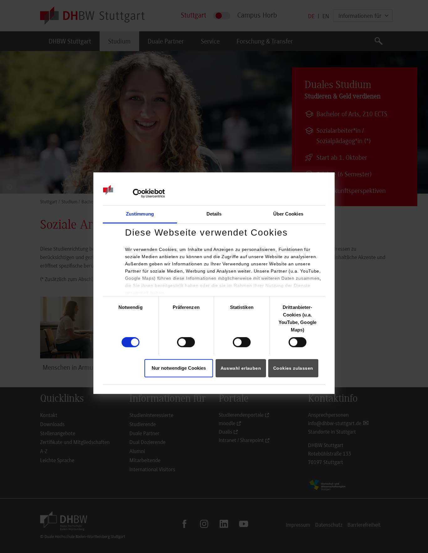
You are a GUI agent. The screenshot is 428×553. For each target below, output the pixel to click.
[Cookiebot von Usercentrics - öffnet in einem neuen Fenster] (137, 193)
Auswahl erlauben (241, 368)
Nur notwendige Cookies (179, 368)
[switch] (186, 342)
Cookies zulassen (293, 368)
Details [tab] (214, 214)
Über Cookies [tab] (288, 214)
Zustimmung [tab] (140, 214)
